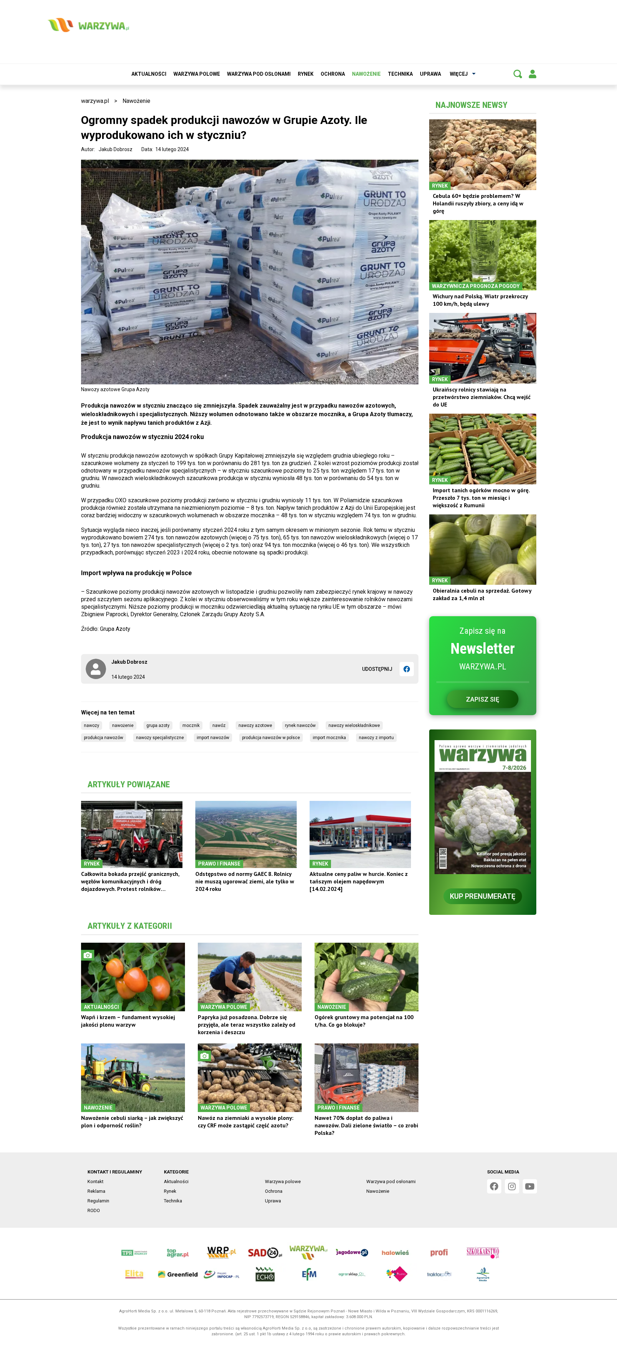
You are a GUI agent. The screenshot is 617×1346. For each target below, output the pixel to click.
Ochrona (333, 74)
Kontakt (95, 1181)
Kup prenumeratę (482, 896)
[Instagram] (512, 1186)
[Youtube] (530, 1186)
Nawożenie (366, 74)
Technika (400, 74)
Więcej (459, 74)
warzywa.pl (95, 101)
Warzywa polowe (197, 74)
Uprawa (430, 74)
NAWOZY (91, 725)
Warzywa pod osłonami (259, 74)
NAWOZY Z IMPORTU (376, 737)
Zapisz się (482, 699)
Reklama (96, 1191)
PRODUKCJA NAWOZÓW (103, 737)
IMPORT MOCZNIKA (329, 737)
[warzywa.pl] (88, 25)
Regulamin (98, 1200)
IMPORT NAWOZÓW (213, 737)
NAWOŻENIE (123, 725)
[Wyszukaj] (517, 74)
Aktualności (148, 74)
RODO (93, 1210)
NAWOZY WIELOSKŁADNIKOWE (354, 725)
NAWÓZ (219, 725)
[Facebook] (407, 669)
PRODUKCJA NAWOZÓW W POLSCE (271, 737)
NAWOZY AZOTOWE (255, 725)
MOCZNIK (191, 725)
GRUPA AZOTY (158, 725)
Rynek (305, 74)
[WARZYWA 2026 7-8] (483, 807)
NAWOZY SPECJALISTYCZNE (160, 737)
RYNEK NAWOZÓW (300, 725)
